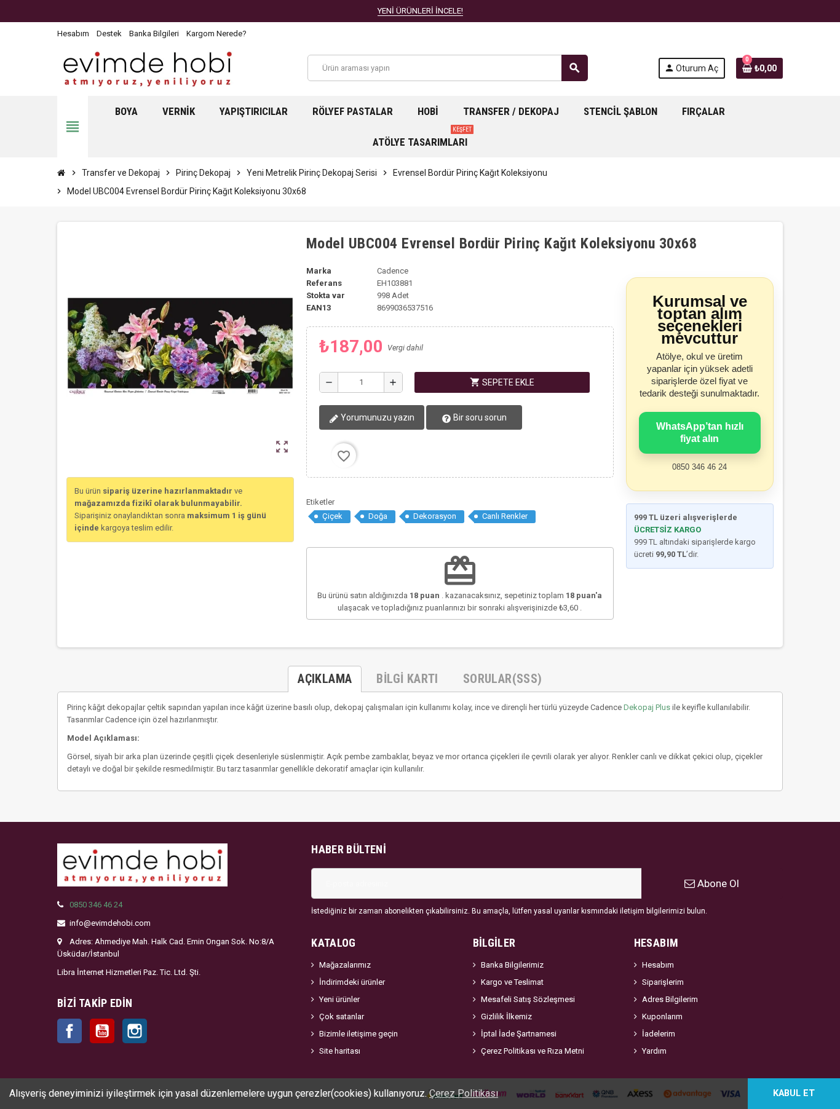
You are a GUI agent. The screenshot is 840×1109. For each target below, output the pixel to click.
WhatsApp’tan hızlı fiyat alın (699, 432)
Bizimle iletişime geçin (358, 1033)
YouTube (102, 1031)
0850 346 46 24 (95, 904)
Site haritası (339, 1051)
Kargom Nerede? (216, 33)
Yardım (654, 1051)
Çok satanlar (341, 1016)
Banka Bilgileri (154, 33)
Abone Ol (717, 883)
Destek (109, 33)
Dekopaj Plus (647, 707)
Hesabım (73, 33)
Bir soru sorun (479, 417)
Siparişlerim (663, 982)
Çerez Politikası (463, 1093)
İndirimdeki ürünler (352, 982)
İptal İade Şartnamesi (519, 1033)
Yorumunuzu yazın (376, 417)
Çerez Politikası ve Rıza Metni (532, 1051)
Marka (318, 270)
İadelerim (658, 1033)
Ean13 (318, 307)
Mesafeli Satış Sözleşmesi (528, 999)
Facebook (69, 1031)
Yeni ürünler (339, 999)
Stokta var (325, 295)
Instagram (134, 1031)
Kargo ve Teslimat (512, 982)
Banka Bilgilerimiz (512, 964)
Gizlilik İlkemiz (506, 1016)
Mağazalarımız (345, 964)
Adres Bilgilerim (670, 999)
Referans (324, 283)
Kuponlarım (662, 1016)
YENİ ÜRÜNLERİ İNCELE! (420, 10)
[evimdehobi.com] (147, 67)
